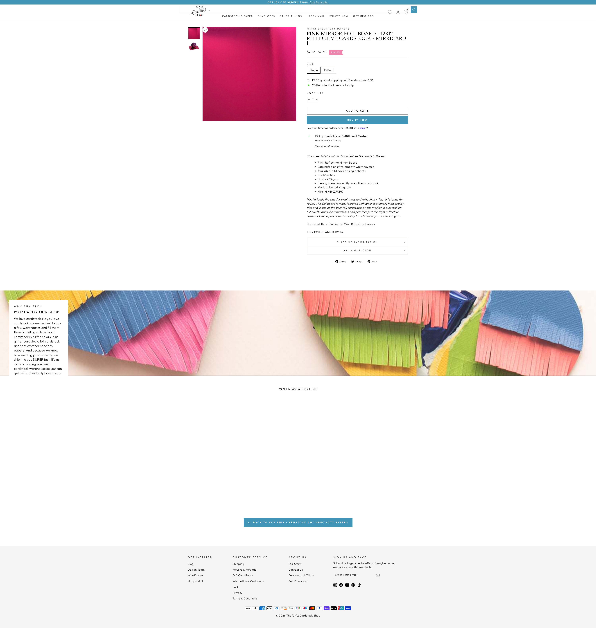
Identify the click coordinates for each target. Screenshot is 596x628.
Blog (191, 564)
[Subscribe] (378, 575)
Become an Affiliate (301, 575)
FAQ (235, 587)
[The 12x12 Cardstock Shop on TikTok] (359, 585)
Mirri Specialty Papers (328, 28)
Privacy (237, 592)
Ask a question (357, 250)
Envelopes (266, 16)
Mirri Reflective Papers (359, 224)
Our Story (295, 564)
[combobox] (298, 9)
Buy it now (357, 120)
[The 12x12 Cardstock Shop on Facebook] (341, 585)
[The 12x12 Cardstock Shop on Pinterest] (353, 585)
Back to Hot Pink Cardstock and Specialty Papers (300, 522)
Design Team (196, 569)
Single (314, 70)
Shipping (238, 564)
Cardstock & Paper (237, 16)
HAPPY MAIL (316, 16)
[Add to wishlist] (205, 30)
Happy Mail (195, 581)
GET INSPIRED (363, 16)
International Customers (248, 581)
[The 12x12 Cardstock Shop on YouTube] (347, 585)
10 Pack (329, 70)
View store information (327, 146)
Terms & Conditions (245, 598)
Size (310, 63)
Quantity (315, 92)
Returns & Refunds (244, 569)
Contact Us (296, 569)
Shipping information (357, 242)
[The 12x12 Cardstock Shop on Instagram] (335, 585)
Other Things (291, 16)
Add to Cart (218, 484)
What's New (339, 16)
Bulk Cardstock (298, 581)
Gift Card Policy (243, 575)
